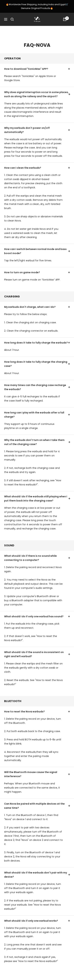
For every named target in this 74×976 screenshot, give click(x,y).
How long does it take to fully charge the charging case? (35, 364)
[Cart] (64, 19)
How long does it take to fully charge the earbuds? (36, 342)
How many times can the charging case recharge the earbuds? (35, 387)
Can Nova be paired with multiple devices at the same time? (34, 806)
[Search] (12, 19)
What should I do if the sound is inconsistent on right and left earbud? (34, 654)
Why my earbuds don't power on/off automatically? (27, 130)
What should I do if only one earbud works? (31, 920)
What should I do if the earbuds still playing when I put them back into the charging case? (35, 498)
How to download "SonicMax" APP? (26, 69)
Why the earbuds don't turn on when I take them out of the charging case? (34, 442)
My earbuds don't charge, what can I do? (30, 307)
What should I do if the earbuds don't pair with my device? (35, 874)
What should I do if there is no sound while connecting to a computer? (30, 558)
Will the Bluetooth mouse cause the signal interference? (30, 774)
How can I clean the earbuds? (22, 168)
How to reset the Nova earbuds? (24, 711)
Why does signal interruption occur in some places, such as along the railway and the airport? (36, 94)
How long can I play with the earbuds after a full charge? (34, 414)
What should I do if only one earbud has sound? (34, 616)
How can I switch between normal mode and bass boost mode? (35, 251)
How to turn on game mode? (22, 272)
